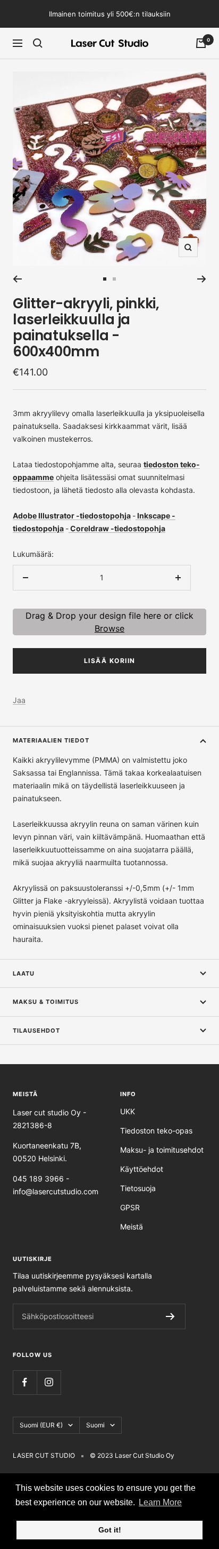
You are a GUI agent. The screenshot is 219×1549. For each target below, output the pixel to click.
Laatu (24, 973)
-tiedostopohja (103, 515)
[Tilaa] (170, 1316)
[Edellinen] (17, 279)
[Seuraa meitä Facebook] (25, 1382)
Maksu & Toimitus (46, 1001)
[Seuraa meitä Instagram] (49, 1382)
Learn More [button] (160, 1502)
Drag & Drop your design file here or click (109, 622)
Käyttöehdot (141, 1168)
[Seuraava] (201, 279)
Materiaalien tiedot (51, 740)
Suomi (95, 1425)
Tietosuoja (138, 1188)
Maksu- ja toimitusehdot (162, 1149)
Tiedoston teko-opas (156, 1130)
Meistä (131, 1226)
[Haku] (38, 43)
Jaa (19, 700)
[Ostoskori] (201, 43)
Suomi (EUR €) (41, 1425)
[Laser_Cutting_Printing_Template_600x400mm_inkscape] (136, 515)
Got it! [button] (109, 1530)
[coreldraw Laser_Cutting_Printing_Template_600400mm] (69, 528)
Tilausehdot (36, 1030)
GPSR (130, 1207)
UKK (127, 1111)
